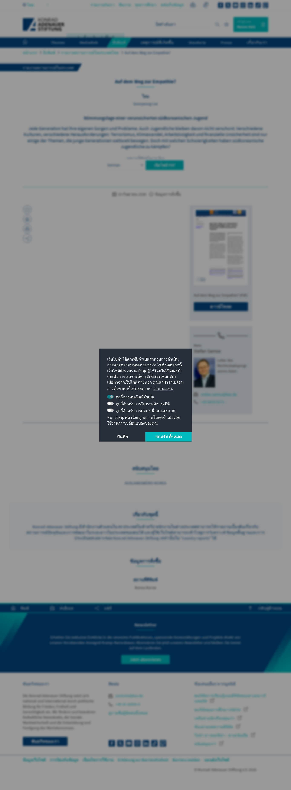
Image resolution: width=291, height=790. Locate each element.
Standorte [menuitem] (197, 42)
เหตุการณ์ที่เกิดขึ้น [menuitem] (157, 42)
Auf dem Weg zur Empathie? (148, 52)
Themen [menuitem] (58, 42)
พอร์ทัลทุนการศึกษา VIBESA (218, 709)
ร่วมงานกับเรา (103, 4)
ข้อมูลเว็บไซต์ (34, 759)
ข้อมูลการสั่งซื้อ (167, 194)
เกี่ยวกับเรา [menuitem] (257, 42)
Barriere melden (186, 759)
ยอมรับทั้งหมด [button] (168, 436)
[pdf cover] (221, 247)
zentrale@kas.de (129, 695)
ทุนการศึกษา (146, 4)
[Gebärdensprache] (205, 5)
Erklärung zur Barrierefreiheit (143, 759)
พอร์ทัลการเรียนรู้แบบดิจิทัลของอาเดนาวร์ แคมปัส (230, 698)
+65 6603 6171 (212, 401)
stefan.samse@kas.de (219, 394)
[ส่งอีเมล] (27, 229)
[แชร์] (27, 238)
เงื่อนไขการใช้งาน (98, 759)
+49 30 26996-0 (127, 704)
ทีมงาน (125, 4)
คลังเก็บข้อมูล (172, 4)
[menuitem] (29, 42)
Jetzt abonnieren (145, 659)
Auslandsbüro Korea (145, 483)
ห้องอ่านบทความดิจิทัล (214, 726)
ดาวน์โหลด (221, 306)
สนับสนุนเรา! (205, 743)
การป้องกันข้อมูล (64, 759)
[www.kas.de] (44, 24)
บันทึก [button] (122, 436)
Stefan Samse (207, 351)
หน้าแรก (30, 52)
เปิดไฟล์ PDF (164, 165)
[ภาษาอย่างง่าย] (193, 5)
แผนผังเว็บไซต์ (216, 759)
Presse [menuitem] (226, 42)
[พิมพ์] (27, 219)
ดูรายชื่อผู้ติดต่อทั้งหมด (128, 712)
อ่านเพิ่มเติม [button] (163, 388)
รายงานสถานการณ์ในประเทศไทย (90, 52)
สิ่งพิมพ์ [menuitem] (119, 42)
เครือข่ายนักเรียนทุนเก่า (215, 718)
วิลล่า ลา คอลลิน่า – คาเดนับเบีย (221, 735)
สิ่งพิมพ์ (49, 52)
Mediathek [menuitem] (89, 42)
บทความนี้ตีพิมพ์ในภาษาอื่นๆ (146, 158)
